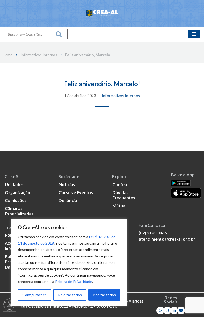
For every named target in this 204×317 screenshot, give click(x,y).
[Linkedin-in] (174, 310)
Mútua (118, 205)
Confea (119, 184)
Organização (17, 192)
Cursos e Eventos (76, 192)
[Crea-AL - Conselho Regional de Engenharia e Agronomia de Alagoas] (102, 13)
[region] (69, 262)
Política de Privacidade (73, 281)
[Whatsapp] (160, 310)
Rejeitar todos (70, 295)
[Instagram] (167, 310)
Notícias (67, 184)
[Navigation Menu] (194, 34)
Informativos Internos (38, 55)
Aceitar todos (104, 295)
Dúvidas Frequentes (123, 195)
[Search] (60, 34)
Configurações (34, 295)
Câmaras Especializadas (19, 211)
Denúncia (68, 200)
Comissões (16, 200)
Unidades (14, 184)
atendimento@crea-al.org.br (167, 238)
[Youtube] (181, 310)
